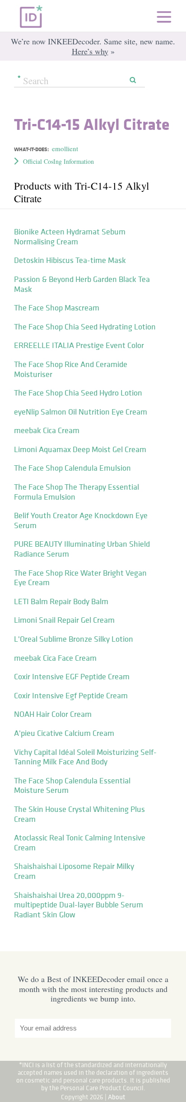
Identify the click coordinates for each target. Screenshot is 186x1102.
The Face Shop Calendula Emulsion (72, 468)
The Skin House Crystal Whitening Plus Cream (79, 814)
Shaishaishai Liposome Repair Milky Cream (74, 871)
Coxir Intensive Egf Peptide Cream (71, 696)
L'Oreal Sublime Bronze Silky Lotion (73, 639)
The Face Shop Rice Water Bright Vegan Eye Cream (80, 578)
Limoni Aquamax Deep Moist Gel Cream (80, 449)
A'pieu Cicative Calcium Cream (64, 733)
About (117, 1096)
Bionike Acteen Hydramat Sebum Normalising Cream (70, 237)
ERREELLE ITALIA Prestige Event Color (79, 345)
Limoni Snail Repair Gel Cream (64, 620)
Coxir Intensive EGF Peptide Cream (72, 677)
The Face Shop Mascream (56, 308)
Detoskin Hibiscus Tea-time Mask (70, 260)
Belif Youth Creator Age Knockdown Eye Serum (81, 520)
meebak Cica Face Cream (55, 658)
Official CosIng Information (58, 161)
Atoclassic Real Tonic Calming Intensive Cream (79, 843)
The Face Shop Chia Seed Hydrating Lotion (85, 327)
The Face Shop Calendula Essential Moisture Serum (72, 786)
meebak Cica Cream (46, 430)
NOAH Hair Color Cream (53, 714)
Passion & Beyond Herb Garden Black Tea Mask (82, 284)
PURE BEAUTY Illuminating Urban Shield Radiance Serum (82, 549)
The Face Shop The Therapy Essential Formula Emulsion (76, 492)
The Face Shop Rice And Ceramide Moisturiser (70, 369)
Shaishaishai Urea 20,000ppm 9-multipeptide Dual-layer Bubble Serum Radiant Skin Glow (78, 905)
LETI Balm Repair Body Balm (61, 601)
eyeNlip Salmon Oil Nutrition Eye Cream (80, 412)
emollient (65, 148)
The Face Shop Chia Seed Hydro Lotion (78, 393)
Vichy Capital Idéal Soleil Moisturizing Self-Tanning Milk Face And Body (85, 757)
